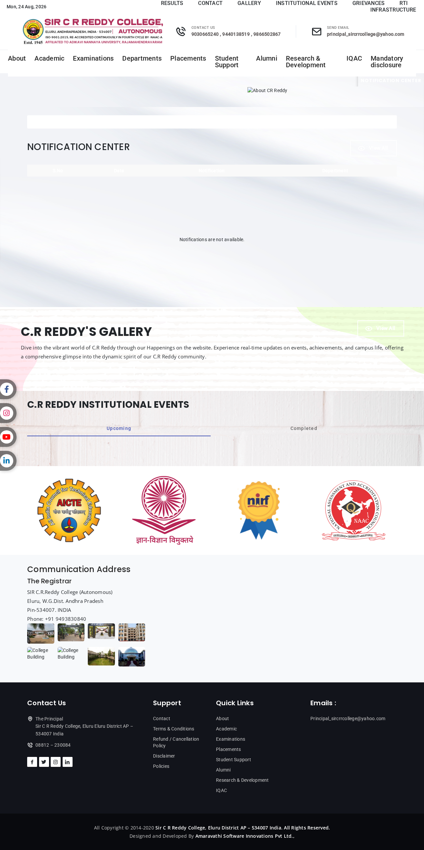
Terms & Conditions (173, 728)
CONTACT (210, 3)
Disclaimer (164, 756)
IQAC (354, 58)
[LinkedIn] (8, 461)
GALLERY (249, 3)
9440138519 (236, 34)
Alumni (266, 58)
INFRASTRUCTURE (393, 10)
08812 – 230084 (53, 745)
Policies (161, 766)
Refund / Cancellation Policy (176, 742)
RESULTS (172, 3)
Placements (188, 58)
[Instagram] (8, 413)
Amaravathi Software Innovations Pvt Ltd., (244, 836)
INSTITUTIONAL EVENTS (307, 3)
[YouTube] (8, 437)
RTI (403, 3)
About (17, 58)
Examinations (93, 58)
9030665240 (205, 34)
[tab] (119, 428)
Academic (49, 58)
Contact (161, 718)
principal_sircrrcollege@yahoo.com (365, 34)
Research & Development (306, 61)
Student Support (227, 61)
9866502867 (267, 34)
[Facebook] (8, 389)
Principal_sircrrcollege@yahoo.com (347, 718)
